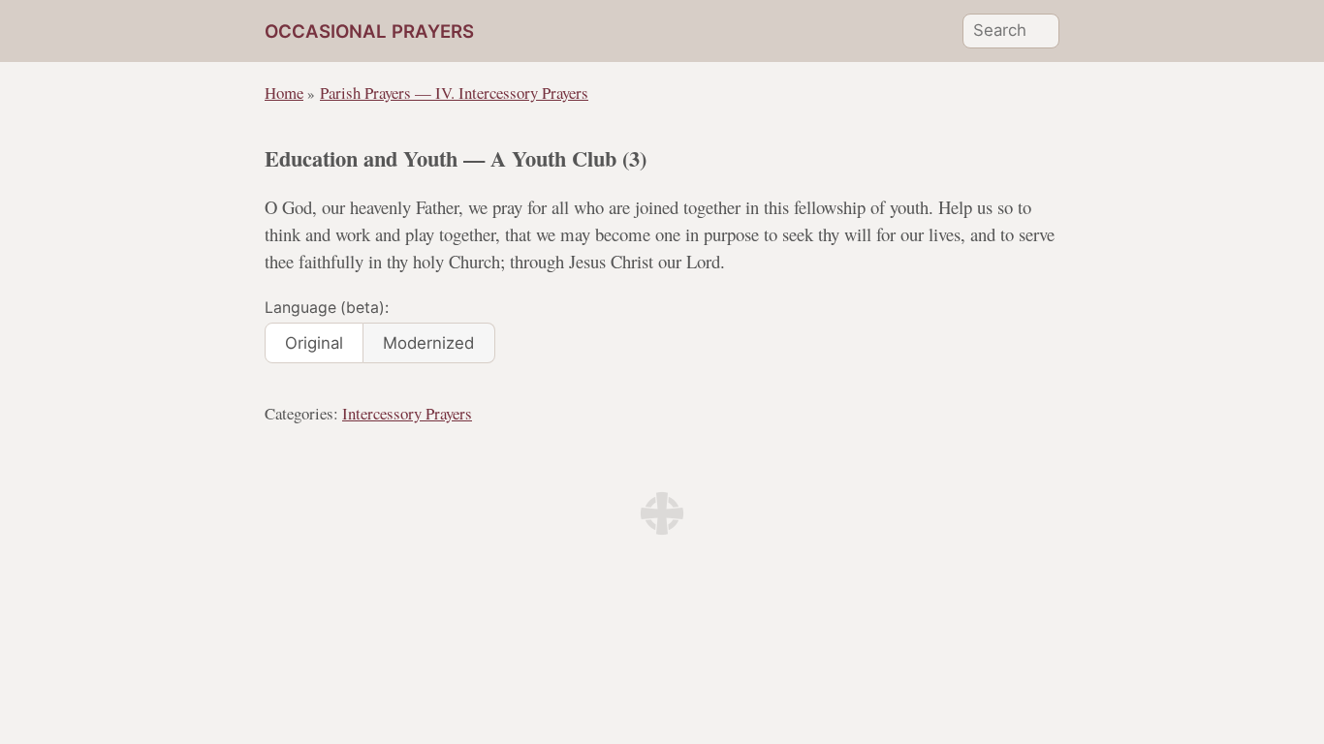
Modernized (428, 343)
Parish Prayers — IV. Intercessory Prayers (454, 92)
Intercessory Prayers (407, 413)
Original (314, 343)
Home (284, 92)
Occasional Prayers (369, 31)
